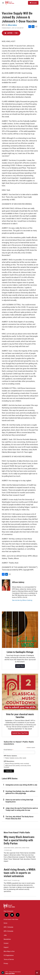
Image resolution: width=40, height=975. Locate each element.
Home (5, 923)
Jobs (5, 935)
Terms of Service (9, 959)
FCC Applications (9, 955)
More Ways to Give (9, 951)
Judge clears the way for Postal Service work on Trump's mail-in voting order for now (22, 809)
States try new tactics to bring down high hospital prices (19, 801)
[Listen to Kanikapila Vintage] (20, 629)
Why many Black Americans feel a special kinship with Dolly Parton (19, 840)
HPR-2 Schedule (8, 931)
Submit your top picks (20, 733)
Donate (34, 3)
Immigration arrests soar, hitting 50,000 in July (21, 785)
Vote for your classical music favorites (20, 716)
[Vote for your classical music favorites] (20, 692)
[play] (3, 973)
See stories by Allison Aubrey (22, 600)
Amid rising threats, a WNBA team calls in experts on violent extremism (19, 873)
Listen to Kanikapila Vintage (20, 652)
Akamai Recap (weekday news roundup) (17, 763)
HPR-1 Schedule (8, 927)
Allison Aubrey (12, 25)
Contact (6, 943)
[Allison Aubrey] (6, 585)
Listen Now (20, 666)
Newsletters (7, 939)
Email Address (8, 750)
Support (6, 947)
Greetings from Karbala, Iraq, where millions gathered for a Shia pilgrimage (20, 792)
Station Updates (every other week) (15, 758)
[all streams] (37, 972)
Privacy (6, 963)
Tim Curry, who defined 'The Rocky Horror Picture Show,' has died (19, 818)
